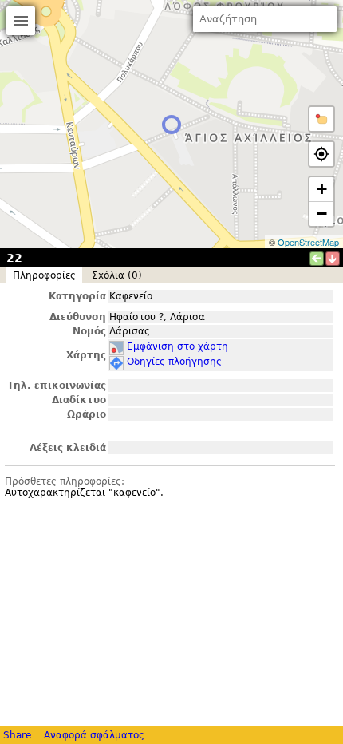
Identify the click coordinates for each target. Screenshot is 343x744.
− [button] (322, 214)
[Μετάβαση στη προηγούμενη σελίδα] (316, 258)
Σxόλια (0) (117, 275)
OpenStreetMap (308, 241)
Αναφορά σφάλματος (94, 735)
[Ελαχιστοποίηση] (332, 258)
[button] (321, 119)
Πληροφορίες (44, 275)
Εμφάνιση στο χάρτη (177, 346)
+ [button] (322, 189)
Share (17, 735)
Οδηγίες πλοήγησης (174, 361)
